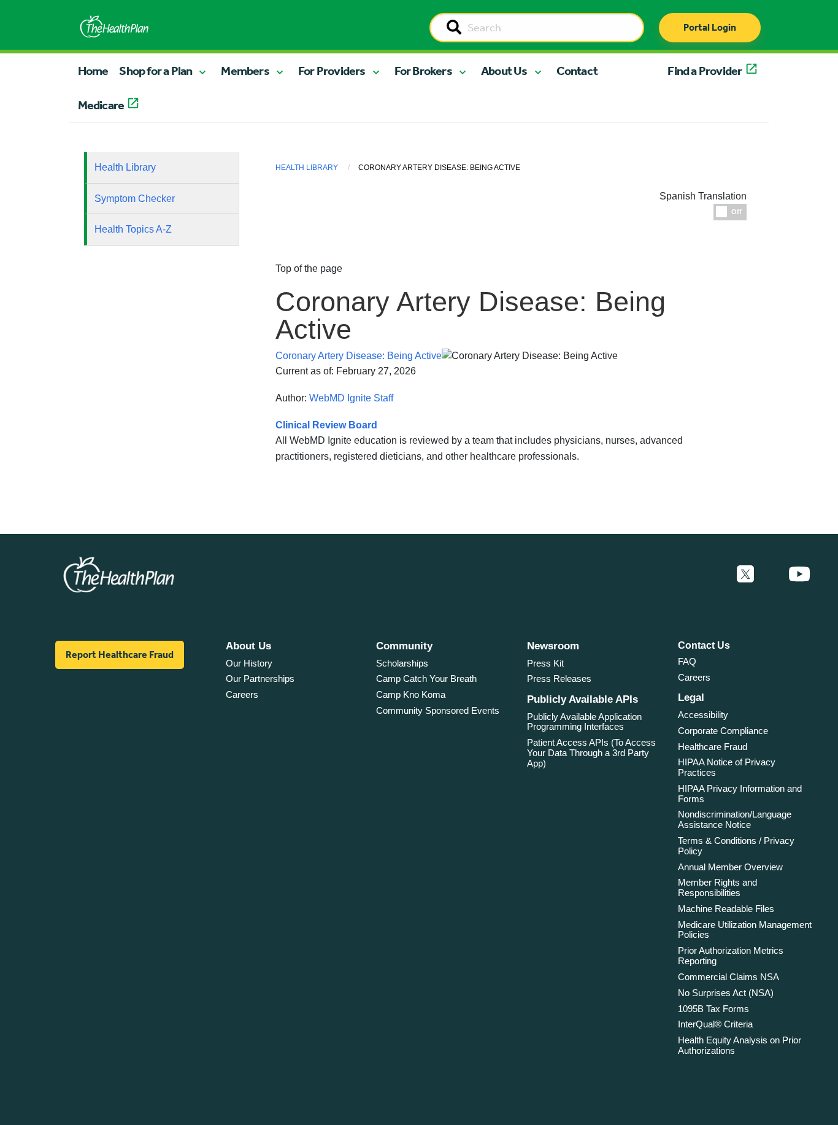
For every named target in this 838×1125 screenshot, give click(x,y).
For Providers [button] (332, 70)
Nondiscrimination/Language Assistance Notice (734, 819)
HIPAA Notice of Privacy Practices (726, 767)
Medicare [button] (101, 105)
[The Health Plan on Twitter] (745, 574)
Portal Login (709, 27)
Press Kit (545, 663)
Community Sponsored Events (437, 710)
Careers (242, 694)
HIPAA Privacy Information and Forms (740, 793)
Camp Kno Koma (410, 694)
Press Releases (559, 678)
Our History (249, 663)
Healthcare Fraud (712, 746)
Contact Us (704, 645)
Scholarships (402, 663)
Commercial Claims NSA (728, 977)
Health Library (125, 167)
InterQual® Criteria (715, 1024)
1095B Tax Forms (713, 1008)
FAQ (687, 661)
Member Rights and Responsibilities (717, 887)
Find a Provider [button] (704, 70)
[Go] (454, 28)
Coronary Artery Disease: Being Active (358, 355)
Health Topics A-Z (133, 229)
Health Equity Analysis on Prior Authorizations (739, 1045)
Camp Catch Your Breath (426, 678)
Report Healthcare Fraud (120, 654)
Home (93, 70)
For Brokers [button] (423, 70)
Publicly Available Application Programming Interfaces (584, 721)
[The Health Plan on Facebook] (712, 574)
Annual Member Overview (730, 867)
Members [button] (245, 70)
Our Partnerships (260, 678)
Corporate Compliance (723, 730)
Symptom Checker (134, 198)
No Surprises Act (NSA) (726, 993)
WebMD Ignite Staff (351, 398)
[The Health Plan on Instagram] (771, 574)
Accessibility (703, 714)
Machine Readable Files (726, 908)
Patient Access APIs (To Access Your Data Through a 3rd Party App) (591, 752)
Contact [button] (577, 70)
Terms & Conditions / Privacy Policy (736, 845)
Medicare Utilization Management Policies (745, 929)
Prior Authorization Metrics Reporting (730, 955)
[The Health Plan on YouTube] (799, 574)
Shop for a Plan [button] (155, 70)
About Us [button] (504, 70)
